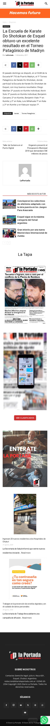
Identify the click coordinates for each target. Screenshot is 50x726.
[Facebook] (13, 65)
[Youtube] (25, 712)
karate (16, 113)
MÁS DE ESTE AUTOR (36, 194)
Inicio (5, 22)
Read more (26, 553)
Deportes (12, 22)
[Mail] (20, 705)
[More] (38, 65)
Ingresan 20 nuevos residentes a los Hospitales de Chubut (24, 540)
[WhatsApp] (32, 65)
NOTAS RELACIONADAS (14, 194)
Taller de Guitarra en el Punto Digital (12, 146)
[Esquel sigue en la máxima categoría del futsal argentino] (9, 220)
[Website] (35, 705)
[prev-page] (4, 243)
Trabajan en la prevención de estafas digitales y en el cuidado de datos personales (24, 605)
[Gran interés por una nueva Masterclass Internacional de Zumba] (9, 233)
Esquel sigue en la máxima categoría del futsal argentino (30, 219)
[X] (20, 65)
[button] (4, 3)
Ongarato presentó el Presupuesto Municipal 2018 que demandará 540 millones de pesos (36, 149)
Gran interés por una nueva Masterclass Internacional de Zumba (32, 232)
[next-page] (8, 243)
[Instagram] (13, 705)
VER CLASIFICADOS (25, 417)
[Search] (46, 3)
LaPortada (9, 55)
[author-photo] (25, 177)
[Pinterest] (26, 65)
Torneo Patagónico (28, 113)
